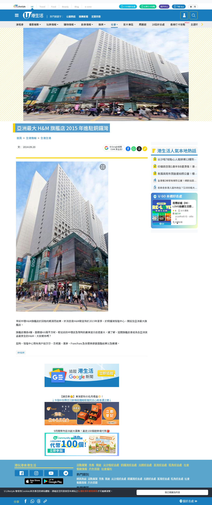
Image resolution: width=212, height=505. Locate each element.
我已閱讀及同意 (172, 492)
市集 (91, 465)
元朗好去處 (145, 465)
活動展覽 (82, 465)
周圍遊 (142, 24)
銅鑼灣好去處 (129, 465)
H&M (21, 352)
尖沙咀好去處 (111, 465)
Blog (77, 6)
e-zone (88, 6)
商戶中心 (164, 6)
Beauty (65, 6)
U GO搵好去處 (129, 6)
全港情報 (31, 138)
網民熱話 (81, 478)
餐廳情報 (82, 469)
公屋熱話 (71, 16)
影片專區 (128, 24)
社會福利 (106, 469)
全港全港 (46, 138)
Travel (42, 6)
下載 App (180, 6)
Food (53, 6)
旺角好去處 (175, 465)
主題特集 (196, 24)
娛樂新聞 (83, 16)
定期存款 (96, 16)
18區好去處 (158, 24)
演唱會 (19, 24)
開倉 (98, 465)
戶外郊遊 (94, 469)
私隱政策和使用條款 (87, 491)
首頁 (19, 138)
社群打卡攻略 (149, 6)
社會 (186, 465)
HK (32, 6)
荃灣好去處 (160, 465)
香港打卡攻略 (177, 24)
